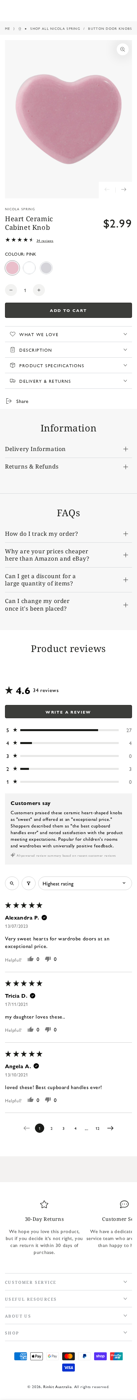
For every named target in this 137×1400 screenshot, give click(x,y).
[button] (68, 730)
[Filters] (29, 883)
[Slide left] (107, 190)
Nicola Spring (20, 209)
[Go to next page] (112, 1128)
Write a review (68, 712)
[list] (68, 1230)
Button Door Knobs (110, 28)
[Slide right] (123, 190)
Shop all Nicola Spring (55, 28)
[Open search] (12, 883)
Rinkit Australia (57, 1386)
